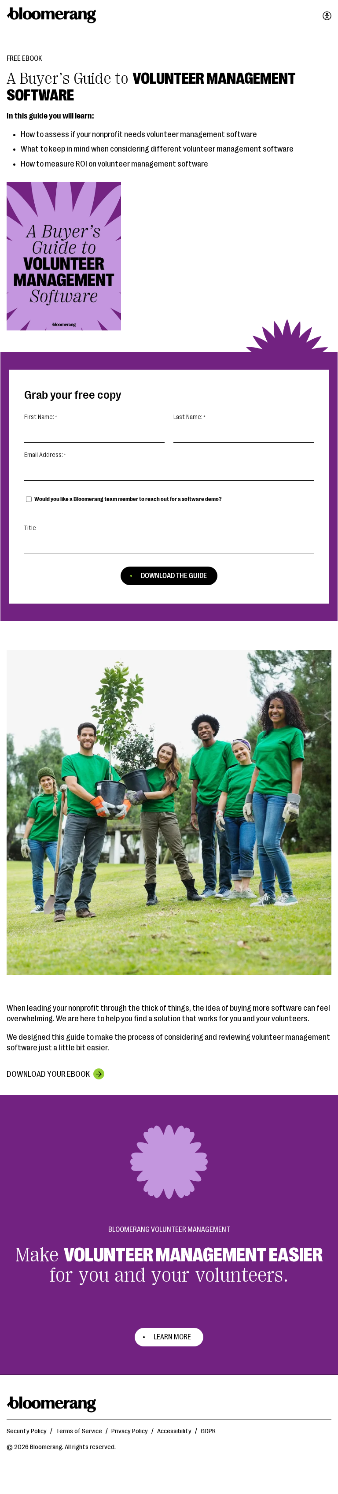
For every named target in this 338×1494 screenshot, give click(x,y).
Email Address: (43, 455)
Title (30, 527)
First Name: (39, 417)
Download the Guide (174, 576)
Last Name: (187, 417)
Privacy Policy (129, 1431)
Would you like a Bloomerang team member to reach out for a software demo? (128, 499)
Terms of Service (79, 1431)
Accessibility (174, 1431)
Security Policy (27, 1431)
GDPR (208, 1431)
